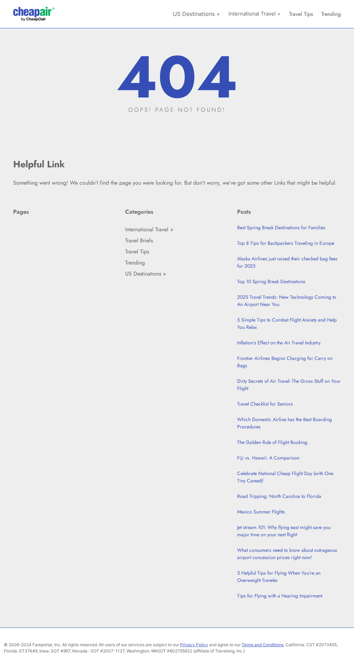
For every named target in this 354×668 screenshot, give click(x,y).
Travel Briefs (139, 240)
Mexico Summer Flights (261, 511)
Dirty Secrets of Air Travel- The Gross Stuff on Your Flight (289, 385)
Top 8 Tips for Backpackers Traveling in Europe (285, 243)
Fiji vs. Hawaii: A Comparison (268, 457)
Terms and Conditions (262, 644)
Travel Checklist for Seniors (265, 403)
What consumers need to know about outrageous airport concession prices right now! (287, 554)
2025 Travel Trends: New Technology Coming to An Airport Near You (286, 301)
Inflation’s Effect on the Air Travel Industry (278, 342)
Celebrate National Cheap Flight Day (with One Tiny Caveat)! (285, 477)
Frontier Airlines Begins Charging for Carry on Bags (285, 362)
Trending (135, 263)
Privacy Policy (194, 644)
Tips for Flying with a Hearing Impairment (279, 595)
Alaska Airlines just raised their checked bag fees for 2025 (287, 262)
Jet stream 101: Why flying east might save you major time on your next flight (283, 531)
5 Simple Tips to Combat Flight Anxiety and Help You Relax (287, 323)
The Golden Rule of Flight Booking (272, 442)
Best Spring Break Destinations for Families (281, 227)
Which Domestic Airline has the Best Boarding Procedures (284, 423)
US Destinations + (145, 274)
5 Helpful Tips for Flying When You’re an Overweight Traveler (278, 576)
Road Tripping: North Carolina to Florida (279, 496)
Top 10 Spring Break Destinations (271, 281)
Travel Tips (137, 252)
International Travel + (149, 229)
